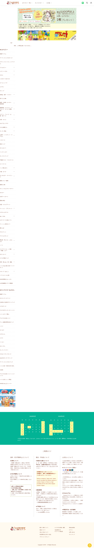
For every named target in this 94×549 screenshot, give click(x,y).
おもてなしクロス (4, 123)
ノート (1, 245)
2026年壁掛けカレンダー (6, 279)
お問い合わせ (72, 532)
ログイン (71, 529)
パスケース (2, 140)
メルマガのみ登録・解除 (59, 527)
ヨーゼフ (2, 330)
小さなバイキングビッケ (5, 354)
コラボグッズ (3, 306)
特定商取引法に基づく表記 (45, 534)
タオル (1, 75)
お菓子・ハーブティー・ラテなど (6, 135)
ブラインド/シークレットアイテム (7, 62)
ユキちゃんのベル (4, 212)
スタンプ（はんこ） (4, 271)
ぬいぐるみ (2, 216)
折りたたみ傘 (3, 98)
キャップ (2, 90)
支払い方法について (44, 532)
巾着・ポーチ (3, 171)
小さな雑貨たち (3, 127)
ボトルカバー (3, 148)
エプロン (2, 86)
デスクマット (3, 232)
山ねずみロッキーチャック (6, 358)
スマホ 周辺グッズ (4, 258)
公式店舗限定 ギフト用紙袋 (6, 283)
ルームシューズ (3, 82)
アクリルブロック (4, 236)
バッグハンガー (3, 152)
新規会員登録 (72, 527)
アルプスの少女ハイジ (5, 318)
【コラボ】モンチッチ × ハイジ (7, 310)
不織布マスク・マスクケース (6, 160)
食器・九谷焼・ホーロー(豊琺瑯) (5, 103)
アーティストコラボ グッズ (6, 362)
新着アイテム (3, 53)
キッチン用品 (3, 131)
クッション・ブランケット (6, 208)
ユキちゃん (2, 334)
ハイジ (1, 326)
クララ (1, 338)
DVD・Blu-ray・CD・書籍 (6, 262)
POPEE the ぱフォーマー (6, 383)
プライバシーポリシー (44, 536)
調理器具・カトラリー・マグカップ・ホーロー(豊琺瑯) (6, 109)
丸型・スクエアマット (5, 204)
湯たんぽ (2, 228)
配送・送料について (44, 527)
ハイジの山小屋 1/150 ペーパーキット (7, 266)
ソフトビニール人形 (4, 275)
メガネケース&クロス (5, 78)
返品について (42, 529)
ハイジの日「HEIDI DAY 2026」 (7, 365)
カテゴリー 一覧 (26, 3)
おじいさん (2, 346)
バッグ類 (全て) (3, 168)
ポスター (2, 192)
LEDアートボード (4, 196)
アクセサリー (3, 67)
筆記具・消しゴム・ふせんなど (6, 240)
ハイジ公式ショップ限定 (5, 379)
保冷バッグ (2, 144)
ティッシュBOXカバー (5, 224)
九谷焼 (1, 369)
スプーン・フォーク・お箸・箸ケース (5, 115)
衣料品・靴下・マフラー (5, 94)
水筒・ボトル (3, 119)
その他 (48, 3)
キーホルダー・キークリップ (6, 176)
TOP (11, 42)
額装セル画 (2, 184)
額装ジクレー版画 (4, 180)
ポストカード (3, 254)
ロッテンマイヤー (4, 350)
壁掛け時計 (2, 200)
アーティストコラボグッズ (6, 57)
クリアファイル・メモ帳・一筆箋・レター (6, 249)
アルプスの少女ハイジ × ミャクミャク (7, 374)
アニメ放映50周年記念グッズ (7, 322)
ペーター (2, 342)
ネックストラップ (4, 156)
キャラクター (38, 3)
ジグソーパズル (3, 71)
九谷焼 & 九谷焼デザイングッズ (7, 302)
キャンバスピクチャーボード (6, 188)
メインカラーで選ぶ (4, 314)
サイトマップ (72, 534)
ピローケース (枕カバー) (5, 220)
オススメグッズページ (5, 298)
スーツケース (3, 164)
